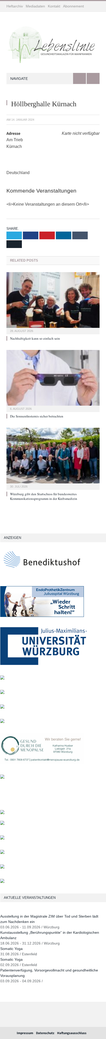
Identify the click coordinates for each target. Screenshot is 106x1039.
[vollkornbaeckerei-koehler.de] (2, 693)
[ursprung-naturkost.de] (2, 853)
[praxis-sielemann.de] (2, 777)
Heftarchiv (14, 6)
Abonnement (73, 6)
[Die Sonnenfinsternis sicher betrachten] (53, 380)
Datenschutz (45, 1033)
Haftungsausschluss (71, 1033)
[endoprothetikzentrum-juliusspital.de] (42, 616)
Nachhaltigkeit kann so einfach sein (35, 338)
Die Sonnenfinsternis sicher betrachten (36, 416)
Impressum (25, 1033)
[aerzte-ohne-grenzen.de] (2, 707)
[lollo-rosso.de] (2, 824)
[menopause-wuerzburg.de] (42, 763)
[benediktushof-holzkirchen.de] (42, 574)
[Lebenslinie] (53, 43)
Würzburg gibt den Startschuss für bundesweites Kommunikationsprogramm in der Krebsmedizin (43, 496)
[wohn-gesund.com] (2, 678)
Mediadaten (35, 6)
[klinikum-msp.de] (2, 838)
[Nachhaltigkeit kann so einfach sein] (53, 302)
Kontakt (54, 6)
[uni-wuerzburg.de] (43, 664)
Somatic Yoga (11, 949)
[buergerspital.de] (2, 722)
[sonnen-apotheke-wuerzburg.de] (2, 882)
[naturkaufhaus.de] (2, 867)
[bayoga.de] (2, 813)
